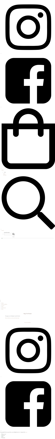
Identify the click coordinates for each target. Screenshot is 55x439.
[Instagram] (28, 376)
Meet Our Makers (4, 304)
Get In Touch (4, 307)
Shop (2, 306)
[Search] (13, 234)
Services (3, 305)
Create (26, 432)
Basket (4, 173)
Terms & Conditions (27, 322)
